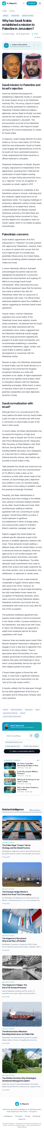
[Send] (36, 735)
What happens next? (13, 746)
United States (27, 15)
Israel (12, 11)
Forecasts (18, 1116)
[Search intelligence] (24, 3)
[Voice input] (31, 735)
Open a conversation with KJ (23, 751)
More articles (35, 810)
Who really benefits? (31, 746)
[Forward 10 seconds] (38, 45)
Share (38, 37)
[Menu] (40, 3)
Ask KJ (32, 3)
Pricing (27, 1116)
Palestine (15, 15)
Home (4, 11)
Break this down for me (14, 742)
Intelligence (8, 1116)
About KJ (22, 1119)
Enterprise (36, 1116)
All (37, 760)
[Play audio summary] (6, 45)
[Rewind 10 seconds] (34, 45)
